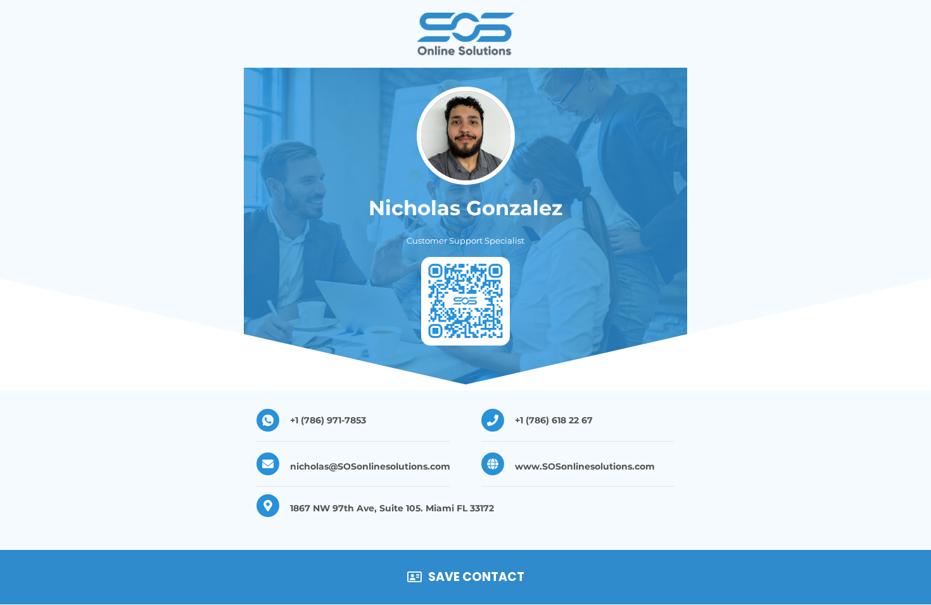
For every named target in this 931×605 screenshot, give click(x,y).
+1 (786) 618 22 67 (554, 420)
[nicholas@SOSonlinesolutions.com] (267, 463)
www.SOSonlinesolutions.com (585, 466)
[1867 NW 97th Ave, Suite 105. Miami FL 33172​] (267, 505)
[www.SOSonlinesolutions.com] (492, 463)
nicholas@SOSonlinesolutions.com (370, 466)
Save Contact (476, 576)
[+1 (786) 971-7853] (267, 420)
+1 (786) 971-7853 (328, 420)
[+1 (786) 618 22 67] (492, 420)
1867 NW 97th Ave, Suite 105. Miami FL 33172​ (392, 508)
